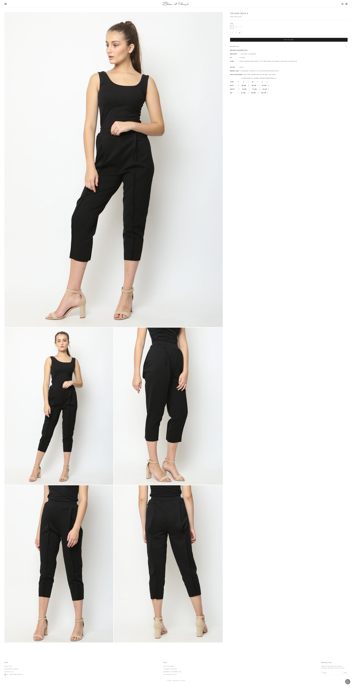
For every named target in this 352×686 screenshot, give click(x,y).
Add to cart (289, 39)
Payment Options (170, 669)
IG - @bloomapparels (15, 674)
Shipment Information (172, 671)
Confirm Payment (11, 669)
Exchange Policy (170, 674)
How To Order (168, 666)
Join (345, 672)
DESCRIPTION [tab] (234, 46)
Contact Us (9, 671)
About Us (8, 666)
